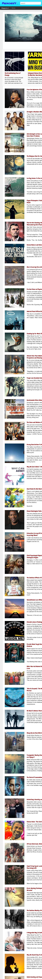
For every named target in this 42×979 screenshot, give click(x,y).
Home (13, 8)
